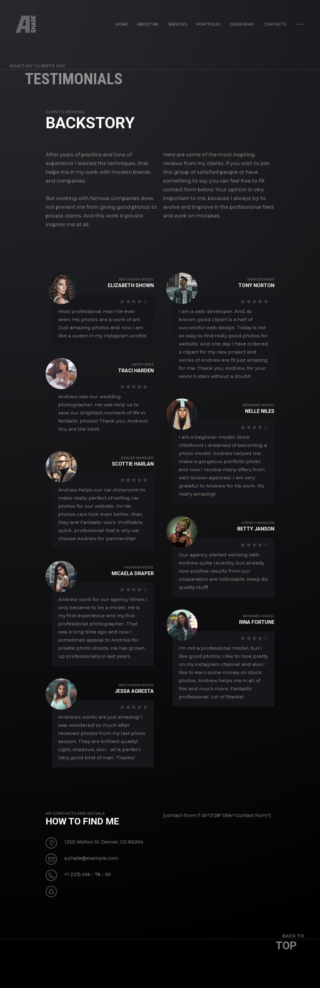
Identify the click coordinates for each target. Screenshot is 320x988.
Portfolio (208, 24)
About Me (148, 24)
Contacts (274, 24)
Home (122, 24)
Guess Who (242, 24)
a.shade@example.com (91, 858)
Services (177, 24)
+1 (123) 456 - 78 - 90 (87, 874)
